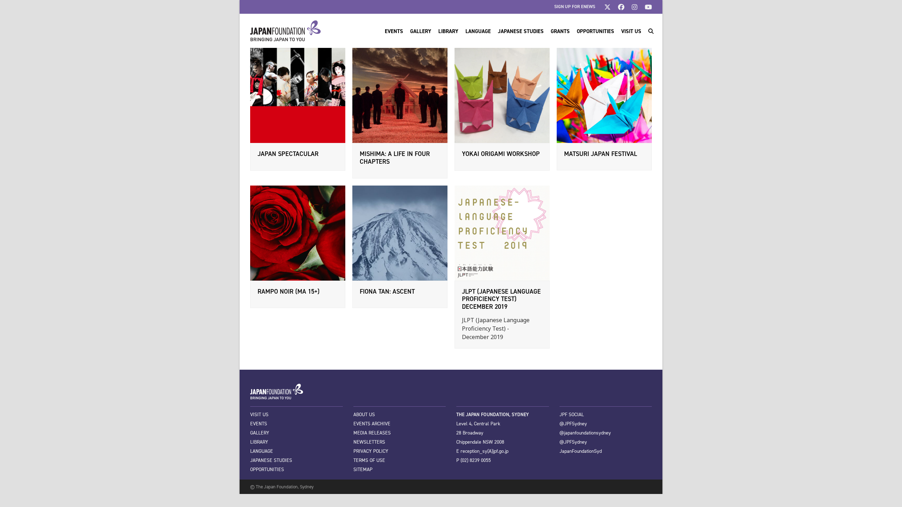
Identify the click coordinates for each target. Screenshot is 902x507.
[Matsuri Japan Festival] (604, 95)
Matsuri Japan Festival (600, 154)
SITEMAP (362, 469)
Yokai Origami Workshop (501, 154)
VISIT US (259, 414)
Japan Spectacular (288, 154)
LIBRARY (259, 442)
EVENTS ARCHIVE (371, 423)
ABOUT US (364, 414)
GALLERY (259, 433)
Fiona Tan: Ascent (387, 291)
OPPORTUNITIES (267, 469)
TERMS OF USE (369, 460)
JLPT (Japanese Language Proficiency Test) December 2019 (501, 299)
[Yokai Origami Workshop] (502, 95)
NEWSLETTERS (369, 442)
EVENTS (258, 423)
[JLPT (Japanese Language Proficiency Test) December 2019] (502, 232)
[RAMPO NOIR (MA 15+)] (297, 232)
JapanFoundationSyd (581, 451)
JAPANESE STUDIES (271, 460)
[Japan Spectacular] (297, 95)
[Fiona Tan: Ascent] (399, 232)
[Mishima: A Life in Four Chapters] (399, 95)
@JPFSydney (573, 423)
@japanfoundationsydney (585, 433)
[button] (651, 31)
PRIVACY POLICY (370, 451)
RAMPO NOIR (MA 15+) (289, 291)
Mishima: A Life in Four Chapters (395, 158)
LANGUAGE (261, 451)
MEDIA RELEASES (372, 433)
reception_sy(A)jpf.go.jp (484, 451)
